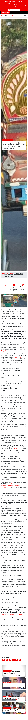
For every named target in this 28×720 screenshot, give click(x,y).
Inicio (3, 273)
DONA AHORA (5, 12)
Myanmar (20, 357)
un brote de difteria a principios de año (11, 614)
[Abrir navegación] (25, 12)
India (16, 357)
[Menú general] (25, 15)
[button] (3, 660)
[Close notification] (26, 5)
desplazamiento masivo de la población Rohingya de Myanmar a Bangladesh (12, 485)
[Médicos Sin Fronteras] (9, 15)
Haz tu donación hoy (14, 9)
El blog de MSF (9, 273)
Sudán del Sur (15, 448)
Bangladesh (4, 351)
